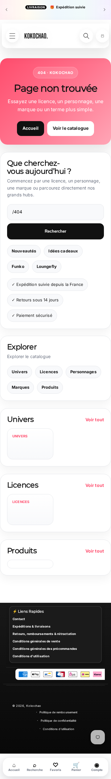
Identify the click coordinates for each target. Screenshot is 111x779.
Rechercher (55, 231)
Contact (19, 619)
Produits (50, 387)
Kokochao (33, 705)
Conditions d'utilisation (31, 656)
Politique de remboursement (58, 712)
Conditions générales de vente (36, 641)
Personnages (83, 371)
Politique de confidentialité (58, 720)
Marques (20, 387)
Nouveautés (24, 250)
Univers (19, 371)
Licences (49, 371)
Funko (18, 266)
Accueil (31, 128)
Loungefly (47, 266)
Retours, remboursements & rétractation (44, 634)
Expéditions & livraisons (32, 626)
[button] (102, 35)
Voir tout (94, 419)
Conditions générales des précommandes (45, 648)
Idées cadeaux (63, 250)
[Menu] (12, 35)
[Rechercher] (86, 36)
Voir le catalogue (70, 128)
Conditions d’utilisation (58, 729)
